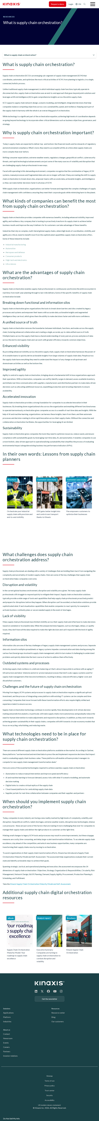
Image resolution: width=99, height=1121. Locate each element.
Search (84, 4)
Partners (6, 1051)
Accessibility (49, 1100)
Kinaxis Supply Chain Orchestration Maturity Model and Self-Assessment (40, 884)
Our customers (57, 1021)
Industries (7, 1021)
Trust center (49, 1090)
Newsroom (7, 1038)
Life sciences (11, 264)
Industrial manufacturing (16, 244)
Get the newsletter (49, 999)
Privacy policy (49, 1086)
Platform (7, 1017)
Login (71, 4)
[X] (42, 991)
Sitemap (49, 1076)
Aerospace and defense (15, 252)
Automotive (10, 248)
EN (79, 4)
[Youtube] (55, 991)
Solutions (6, 1009)
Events (6, 1043)
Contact (6, 1034)
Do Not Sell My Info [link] (11, 1118)
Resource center (58, 1013)
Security (49, 1095)
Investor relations (10, 1056)
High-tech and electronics (16, 260)
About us (6, 1030)
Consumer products (14, 256)
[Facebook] (48, 991)
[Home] (49, 983)
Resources (55, 1009)
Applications (8, 1013)
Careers (6, 1047)
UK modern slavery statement (49, 1105)
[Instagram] (61, 991)
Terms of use (49, 1081)
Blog (53, 1017)
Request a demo (57, 4)
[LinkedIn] (36, 991)
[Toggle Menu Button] (92, 4)
